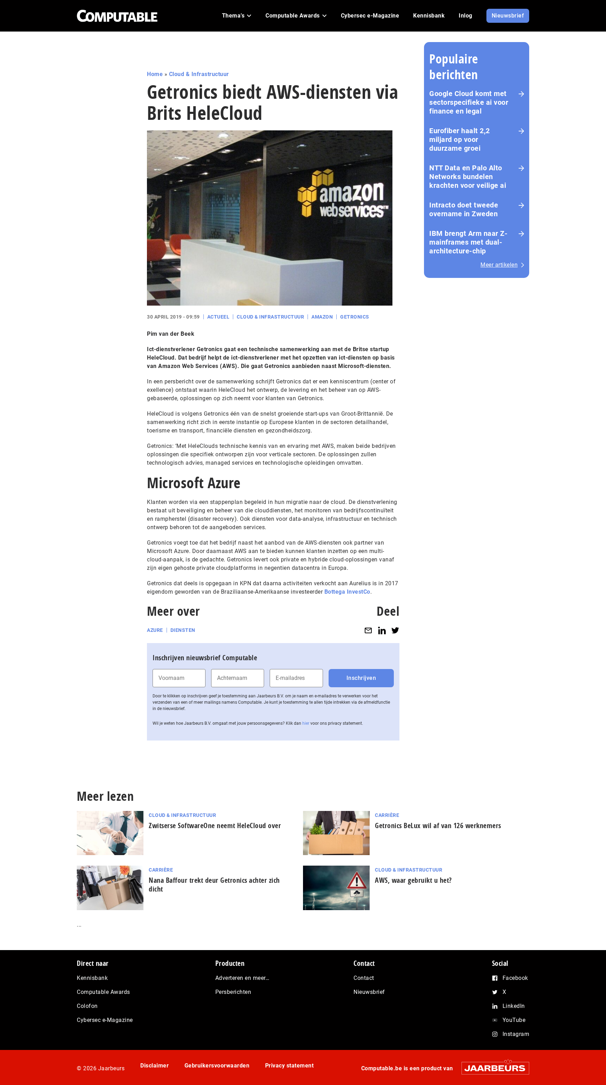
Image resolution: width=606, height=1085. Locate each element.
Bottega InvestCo (347, 591)
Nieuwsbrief (369, 992)
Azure (155, 630)
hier (305, 723)
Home (155, 74)
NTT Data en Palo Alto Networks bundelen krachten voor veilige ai (467, 177)
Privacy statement (289, 1065)
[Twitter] (395, 630)
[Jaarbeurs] (491, 1068)
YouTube (514, 1020)
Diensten (182, 630)
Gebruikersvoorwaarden (217, 1065)
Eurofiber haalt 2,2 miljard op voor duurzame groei (459, 139)
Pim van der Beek (170, 333)
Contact (364, 978)
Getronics (354, 317)
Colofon (87, 1006)
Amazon (322, 317)
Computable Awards (103, 992)
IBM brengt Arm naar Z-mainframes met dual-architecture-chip (468, 242)
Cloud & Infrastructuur (199, 74)
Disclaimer (154, 1065)
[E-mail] (368, 630)
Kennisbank (92, 978)
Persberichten (233, 992)
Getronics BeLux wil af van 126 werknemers (438, 825)
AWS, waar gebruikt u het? (413, 880)
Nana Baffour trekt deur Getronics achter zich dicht (214, 884)
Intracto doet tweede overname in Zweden (463, 209)
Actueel (218, 317)
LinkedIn (514, 1006)
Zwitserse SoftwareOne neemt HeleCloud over (215, 825)
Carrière (387, 815)
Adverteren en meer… (242, 978)
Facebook (515, 978)
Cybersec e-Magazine (105, 1020)
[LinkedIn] (382, 630)
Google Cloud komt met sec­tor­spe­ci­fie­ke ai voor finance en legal (468, 102)
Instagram (516, 1034)
